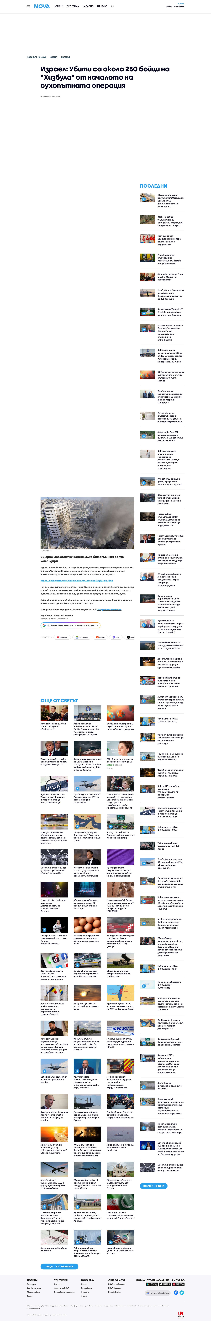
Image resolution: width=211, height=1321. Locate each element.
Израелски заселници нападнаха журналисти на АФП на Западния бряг (120, 1006)
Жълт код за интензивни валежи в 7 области (170, 1086)
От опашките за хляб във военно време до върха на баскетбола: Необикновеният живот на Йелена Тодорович (171, 1149)
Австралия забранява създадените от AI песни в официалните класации (86, 904)
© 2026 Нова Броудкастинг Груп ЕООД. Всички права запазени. (47, 1315)
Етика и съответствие (161, 1306)
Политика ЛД (131, 1306)
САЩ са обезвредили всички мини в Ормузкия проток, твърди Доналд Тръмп (87, 836)
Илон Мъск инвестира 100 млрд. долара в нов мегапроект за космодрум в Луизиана (86, 872)
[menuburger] (28, 6)
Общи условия (108, 1306)
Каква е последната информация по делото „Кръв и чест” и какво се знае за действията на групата (171, 903)
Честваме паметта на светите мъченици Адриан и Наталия (170, 773)
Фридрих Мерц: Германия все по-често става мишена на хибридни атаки (54, 1116)
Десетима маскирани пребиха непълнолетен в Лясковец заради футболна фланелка (170, 663)
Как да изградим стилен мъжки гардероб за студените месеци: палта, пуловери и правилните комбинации (168, 460)
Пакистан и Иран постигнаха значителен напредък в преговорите (120, 1215)
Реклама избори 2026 (41, 1306)
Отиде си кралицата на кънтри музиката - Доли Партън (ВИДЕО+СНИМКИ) (54, 939)
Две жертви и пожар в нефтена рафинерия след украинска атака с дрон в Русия (87, 1184)
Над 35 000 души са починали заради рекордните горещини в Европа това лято (54, 1149)
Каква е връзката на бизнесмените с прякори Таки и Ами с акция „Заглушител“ (169, 682)
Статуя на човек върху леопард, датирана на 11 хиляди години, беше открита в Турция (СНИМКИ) (120, 905)
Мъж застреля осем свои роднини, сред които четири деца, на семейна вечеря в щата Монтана (54, 837)
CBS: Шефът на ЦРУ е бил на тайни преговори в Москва (54, 1079)
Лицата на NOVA (61, 1288)
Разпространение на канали (59, 1306)
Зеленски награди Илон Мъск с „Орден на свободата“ (53, 726)
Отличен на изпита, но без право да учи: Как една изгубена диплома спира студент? (170, 882)
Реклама (30, 1306)
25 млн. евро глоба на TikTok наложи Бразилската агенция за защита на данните (54, 975)
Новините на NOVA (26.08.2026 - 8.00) (168, 828)
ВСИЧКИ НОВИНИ (153, 1186)
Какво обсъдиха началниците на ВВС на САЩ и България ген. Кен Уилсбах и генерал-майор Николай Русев (86, 729)
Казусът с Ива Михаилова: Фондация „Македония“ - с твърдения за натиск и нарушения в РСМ (86, 1082)
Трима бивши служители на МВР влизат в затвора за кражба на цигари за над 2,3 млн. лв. (169, 520)
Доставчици (89, 1306)
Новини (58, 6)
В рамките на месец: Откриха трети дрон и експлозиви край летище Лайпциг (87, 1216)
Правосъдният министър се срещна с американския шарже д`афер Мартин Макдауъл (170, 397)
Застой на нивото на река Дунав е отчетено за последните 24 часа (170, 645)
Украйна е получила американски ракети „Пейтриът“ (119, 973)
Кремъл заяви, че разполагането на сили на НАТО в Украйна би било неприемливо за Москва (87, 1044)
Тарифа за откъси (77, 1306)
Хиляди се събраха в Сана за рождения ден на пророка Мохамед (120, 835)
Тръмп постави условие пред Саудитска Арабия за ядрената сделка (54, 762)
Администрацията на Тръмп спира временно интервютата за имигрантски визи (53, 798)
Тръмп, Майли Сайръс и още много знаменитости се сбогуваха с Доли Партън (53, 905)
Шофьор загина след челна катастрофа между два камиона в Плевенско (169, 499)
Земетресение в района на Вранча (54, 1249)
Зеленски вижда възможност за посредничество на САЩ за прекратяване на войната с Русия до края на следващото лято (54, 1045)
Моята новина (33, 1292)
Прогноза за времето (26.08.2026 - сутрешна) (169, 985)
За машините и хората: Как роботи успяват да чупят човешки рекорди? (170, 739)
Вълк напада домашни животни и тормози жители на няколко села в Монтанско (170, 923)
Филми (84, 1296)
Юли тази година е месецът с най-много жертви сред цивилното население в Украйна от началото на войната (87, 1150)
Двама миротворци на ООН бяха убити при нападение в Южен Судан (119, 1184)
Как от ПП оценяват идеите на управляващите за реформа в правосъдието (168, 792)
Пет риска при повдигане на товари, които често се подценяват (170, 240)
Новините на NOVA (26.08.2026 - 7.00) (168, 967)
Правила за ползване (145, 1306)
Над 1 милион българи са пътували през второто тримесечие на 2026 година (171, 294)
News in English (114, 1292)
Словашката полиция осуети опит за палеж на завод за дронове (86, 973)
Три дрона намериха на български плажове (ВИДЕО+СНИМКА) (170, 757)
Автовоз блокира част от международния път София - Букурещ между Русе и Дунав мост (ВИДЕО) (171, 702)
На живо (102, 6)
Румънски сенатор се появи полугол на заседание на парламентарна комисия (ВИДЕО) (52, 1008)
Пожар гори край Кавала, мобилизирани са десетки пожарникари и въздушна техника (119, 1082)
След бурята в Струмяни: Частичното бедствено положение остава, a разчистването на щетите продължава (171, 1106)
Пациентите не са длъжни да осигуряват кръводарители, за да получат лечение (170, 559)
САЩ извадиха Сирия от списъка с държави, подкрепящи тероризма (120, 1115)
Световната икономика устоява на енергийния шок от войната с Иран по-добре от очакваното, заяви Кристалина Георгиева (120, 801)
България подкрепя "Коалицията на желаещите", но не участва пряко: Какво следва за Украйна (52, 1218)
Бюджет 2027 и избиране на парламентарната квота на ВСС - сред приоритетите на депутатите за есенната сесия (168, 1064)
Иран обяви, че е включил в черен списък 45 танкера (120, 1147)
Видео (29, 1296)
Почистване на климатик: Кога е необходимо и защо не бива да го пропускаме (170, 417)
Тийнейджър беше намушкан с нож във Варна (168, 846)
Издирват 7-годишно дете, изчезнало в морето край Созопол (170, 482)
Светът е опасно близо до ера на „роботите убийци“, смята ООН (53, 870)
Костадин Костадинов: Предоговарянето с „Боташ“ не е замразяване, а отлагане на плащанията (170, 332)
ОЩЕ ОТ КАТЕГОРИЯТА (59, 1266)
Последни (31, 1284)
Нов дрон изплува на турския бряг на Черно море (86, 1006)
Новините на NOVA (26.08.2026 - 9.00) (168, 720)
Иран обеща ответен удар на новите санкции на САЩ (120, 1250)
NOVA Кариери (114, 1288)
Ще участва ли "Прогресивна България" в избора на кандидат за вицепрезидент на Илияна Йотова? (171, 626)
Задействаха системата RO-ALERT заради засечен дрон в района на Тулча (53, 1184)
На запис (88, 6)
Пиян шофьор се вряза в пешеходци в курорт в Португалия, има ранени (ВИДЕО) (120, 1043)
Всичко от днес (34, 1288)
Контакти (98, 1306)
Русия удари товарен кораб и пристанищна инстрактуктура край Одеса (86, 1116)
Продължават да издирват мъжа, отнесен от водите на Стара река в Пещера (170, 1128)
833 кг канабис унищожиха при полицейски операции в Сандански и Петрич (170, 221)
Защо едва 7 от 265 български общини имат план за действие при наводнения (170, 436)
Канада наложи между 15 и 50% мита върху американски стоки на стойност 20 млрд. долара (120, 940)
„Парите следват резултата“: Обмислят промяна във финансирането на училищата (171, 201)
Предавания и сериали (64, 1292)
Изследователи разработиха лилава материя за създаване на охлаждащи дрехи (119, 872)
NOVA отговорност (117, 1284)
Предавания (86, 1288)
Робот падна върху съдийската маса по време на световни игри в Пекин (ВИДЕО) (87, 1252)
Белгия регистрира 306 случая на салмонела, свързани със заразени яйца (86, 939)
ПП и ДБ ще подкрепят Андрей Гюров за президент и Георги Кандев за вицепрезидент (169, 580)
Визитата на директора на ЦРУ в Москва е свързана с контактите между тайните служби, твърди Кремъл (87, 764)
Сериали (85, 1292)
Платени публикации (33, 1308)
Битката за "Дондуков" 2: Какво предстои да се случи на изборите (170, 312)
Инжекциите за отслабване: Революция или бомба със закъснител (169, 259)
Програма (73, 6)
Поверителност (120, 1306)
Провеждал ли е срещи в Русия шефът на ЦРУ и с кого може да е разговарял (87, 798)
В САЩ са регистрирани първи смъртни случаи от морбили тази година (120, 726)
